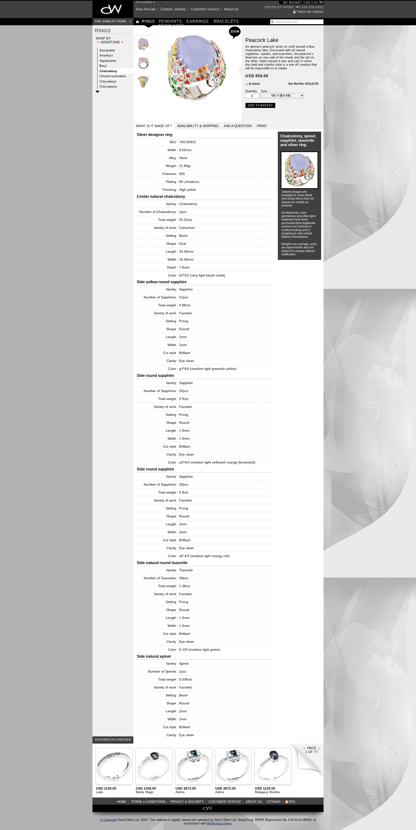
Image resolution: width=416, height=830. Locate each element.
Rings (148, 21)
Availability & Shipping (198, 126)
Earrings (197, 21)
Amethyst (106, 55)
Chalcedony (108, 71)
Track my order (310, 11)
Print (262, 126)
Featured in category (112, 739)
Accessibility (144, 2)
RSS (292, 802)
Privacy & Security (187, 802)
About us (231, 9)
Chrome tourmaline (112, 76)
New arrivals (146, 9)
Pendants (170, 21)
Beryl (103, 66)
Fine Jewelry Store (110, 21)
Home (121, 802)
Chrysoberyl (107, 81)
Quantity (251, 91)
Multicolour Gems (219, 823)
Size (264, 91)
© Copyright (108, 820)
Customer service (205, 9)
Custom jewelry (173, 9)
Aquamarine (107, 61)
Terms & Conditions (148, 802)
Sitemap (273, 802)
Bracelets (226, 21)
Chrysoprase (108, 86)
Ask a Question (238, 126)
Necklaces (171, 26)
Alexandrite (107, 50)
